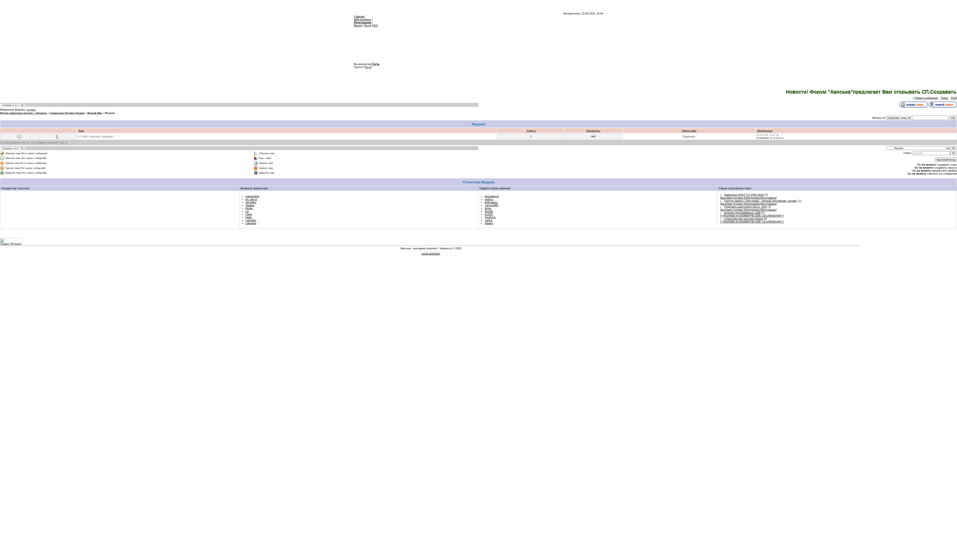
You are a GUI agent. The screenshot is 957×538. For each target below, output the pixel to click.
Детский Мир (94, 113)
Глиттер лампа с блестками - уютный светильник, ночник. (760, 200)
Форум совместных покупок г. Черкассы (23, 113)
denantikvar (492, 196)
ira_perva (251, 199)
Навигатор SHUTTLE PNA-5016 (744, 194)
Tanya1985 (491, 205)
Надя (248, 214)
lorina (488, 208)
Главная (359, 16)
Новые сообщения (926, 97)
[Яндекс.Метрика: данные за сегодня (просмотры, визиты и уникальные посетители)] (11, 242)
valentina (250, 223)
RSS (375, 25)
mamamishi (252, 196)
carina (488, 220)
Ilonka (249, 208)
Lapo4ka (250, 220)
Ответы (531, 130)
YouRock (490, 217)
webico (489, 199)
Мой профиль (362, 19)
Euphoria (689, 136)
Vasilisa (249, 205)
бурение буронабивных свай (742, 212)
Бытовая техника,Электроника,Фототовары (748, 197)
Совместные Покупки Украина (67, 113)
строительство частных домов (743, 218)
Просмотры (593, 130)
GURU (489, 214)
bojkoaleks (491, 202)
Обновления (764, 130)
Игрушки (110, 113)
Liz (247, 211)
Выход (358, 25)
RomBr (489, 211)
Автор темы (689, 130)
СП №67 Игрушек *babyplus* (96, 136)
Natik (248, 217)
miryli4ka (31, 110)
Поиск (944, 97)
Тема (81, 130)
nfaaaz (489, 223)
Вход (367, 25)
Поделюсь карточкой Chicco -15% (745, 206)
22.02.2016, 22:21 (766, 135)
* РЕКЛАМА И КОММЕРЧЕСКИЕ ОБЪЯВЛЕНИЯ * (752, 215)
